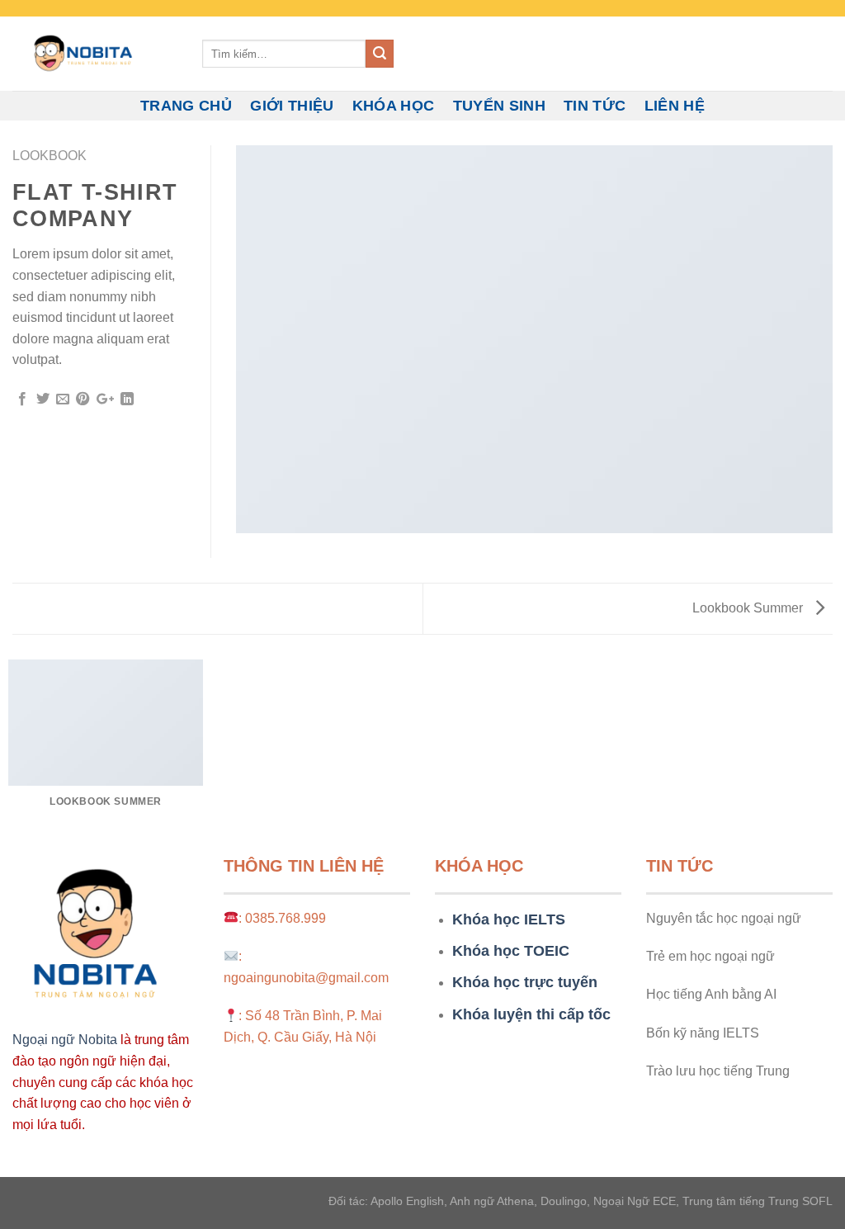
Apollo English (407, 1201)
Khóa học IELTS (508, 919)
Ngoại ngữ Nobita (64, 1040)
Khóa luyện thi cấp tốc (531, 1014)
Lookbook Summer (749, 608)
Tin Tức (594, 105)
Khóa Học (393, 105)
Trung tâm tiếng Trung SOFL (757, 1201)
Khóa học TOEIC (510, 951)
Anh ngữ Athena (492, 1201)
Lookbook (49, 156)
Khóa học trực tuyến (524, 982)
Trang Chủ (186, 105)
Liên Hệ (674, 105)
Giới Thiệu (292, 105)
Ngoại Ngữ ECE (634, 1201)
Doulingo (564, 1201)
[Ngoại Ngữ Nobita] (94, 54)
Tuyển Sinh (499, 105)
